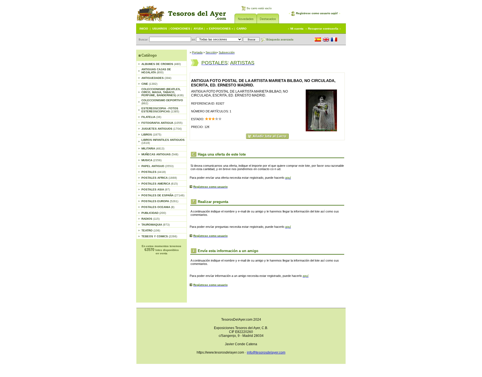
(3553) (157, 166)
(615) (159, 183)
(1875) (151, 134)
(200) (153, 212)
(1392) (149, 83)
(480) (161, 64)
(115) (150, 218)
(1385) (160, 110)
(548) (159, 154)
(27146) (162, 195)
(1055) (161, 122)
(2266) (159, 236)
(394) (156, 77)
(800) (156, 71)
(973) (155, 224)
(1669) (159, 177)
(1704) (161, 128)
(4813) (152, 148)
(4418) (153, 171)
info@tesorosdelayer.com (266, 352)
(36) (151, 117)
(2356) (151, 160)
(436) (162, 92)
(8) (157, 207)
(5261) (159, 201)
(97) (155, 189)
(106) (150, 230)
